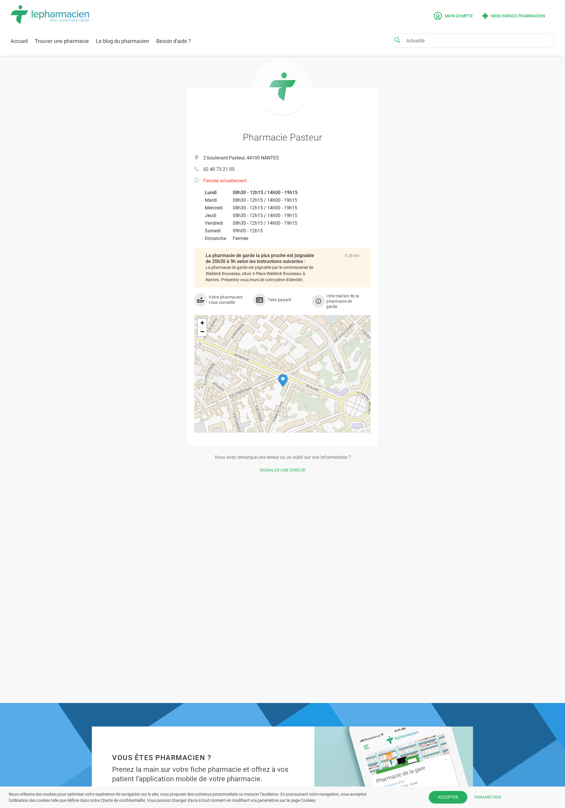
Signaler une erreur (283, 470)
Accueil (19, 41)
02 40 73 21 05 (219, 169)
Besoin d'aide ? (173, 41)
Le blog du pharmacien (122, 41)
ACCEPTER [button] (448, 797)
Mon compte (459, 16)
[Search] (397, 40)
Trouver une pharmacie (62, 41)
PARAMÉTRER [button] (487, 797)
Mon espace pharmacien (518, 16)
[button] (283, 381)
